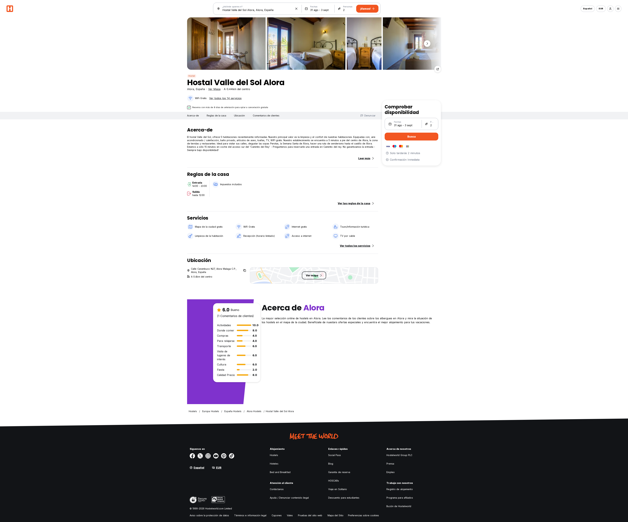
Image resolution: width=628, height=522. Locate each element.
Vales (290, 515)
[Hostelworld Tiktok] (231, 455)
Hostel (191, 76)
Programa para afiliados (399, 497)
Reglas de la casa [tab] (216, 115)
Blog (330, 463)
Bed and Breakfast (280, 472)
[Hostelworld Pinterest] (223, 455)
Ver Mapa (214, 89)
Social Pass (334, 455)
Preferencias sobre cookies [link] (363, 515)
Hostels (274, 455)
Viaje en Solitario (337, 489)
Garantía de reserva (339, 472)
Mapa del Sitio (335, 515)
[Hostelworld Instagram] (208, 455)
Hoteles (274, 463)
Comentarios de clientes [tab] (266, 115)
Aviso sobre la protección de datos (209, 515)
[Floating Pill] (427, 43)
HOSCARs (333, 480)
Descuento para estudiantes (343, 497)
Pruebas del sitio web (310, 515)
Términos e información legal (250, 515)
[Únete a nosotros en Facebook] (192, 455)
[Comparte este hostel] (437, 69)
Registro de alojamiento (399, 489)
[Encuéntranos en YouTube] (215, 455)
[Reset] (296, 9)
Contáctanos (277, 489)
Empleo (390, 472)
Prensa (390, 463)
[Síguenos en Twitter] (200, 455)
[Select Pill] (610, 8)
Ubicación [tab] (239, 115)
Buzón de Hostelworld (398, 506)
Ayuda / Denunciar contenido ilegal (289, 497)
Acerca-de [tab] (193, 115)
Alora (190, 89)
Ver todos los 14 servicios (225, 98)
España (200, 89)
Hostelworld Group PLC (399, 455)
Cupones (277, 515)
